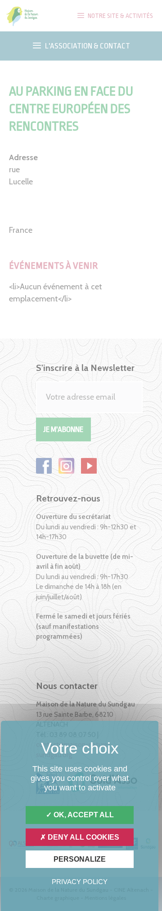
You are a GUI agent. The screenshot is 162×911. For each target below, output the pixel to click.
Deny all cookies (82, 837)
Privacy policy (80, 881)
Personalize (80, 859)
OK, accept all (83, 815)
